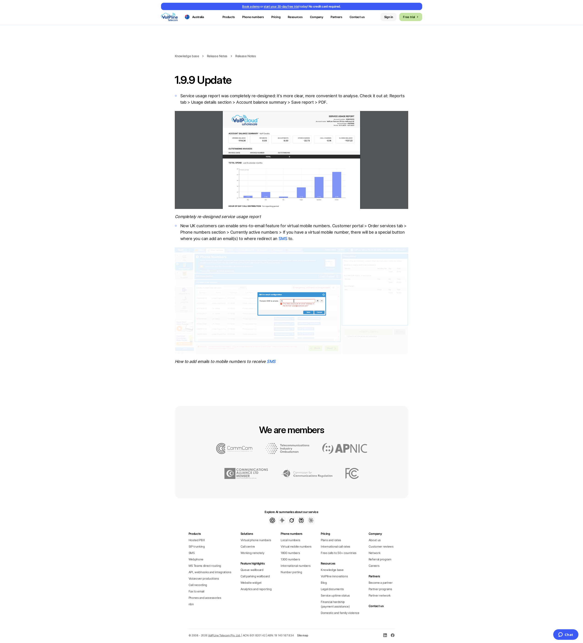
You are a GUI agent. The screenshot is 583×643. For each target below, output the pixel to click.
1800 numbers (290, 553)
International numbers (295, 565)
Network (374, 553)
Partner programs (380, 589)
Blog (324, 582)
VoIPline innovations (334, 576)
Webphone (196, 559)
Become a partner (381, 582)
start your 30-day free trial (281, 6)
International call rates (335, 546)
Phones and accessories (205, 598)
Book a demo (251, 6)
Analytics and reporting (256, 589)
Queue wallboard (252, 570)
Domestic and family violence (340, 613)
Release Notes (217, 56)
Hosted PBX (197, 540)
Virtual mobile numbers (296, 546)
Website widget (251, 582)
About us (375, 540)
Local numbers (290, 540)
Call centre (248, 546)
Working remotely (252, 553)
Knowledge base (187, 56)
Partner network (380, 595)
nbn (191, 604)
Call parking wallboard (255, 576)
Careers (374, 565)
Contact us (357, 17)
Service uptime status (335, 595)
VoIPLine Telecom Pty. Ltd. (224, 635)
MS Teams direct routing (205, 565)
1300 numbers (290, 559)
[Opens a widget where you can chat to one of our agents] (565, 635)
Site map (302, 635)
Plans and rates (331, 540)
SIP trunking (197, 546)
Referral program (380, 559)
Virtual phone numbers (256, 540)
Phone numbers (291, 533)
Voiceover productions (204, 578)
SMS (283, 238)
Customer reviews (381, 546)
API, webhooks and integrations (210, 572)
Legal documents (332, 589)
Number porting (291, 572)
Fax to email (196, 591)
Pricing (276, 17)
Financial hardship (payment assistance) (335, 604)
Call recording (198, 585)
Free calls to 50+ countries (338, 553)
